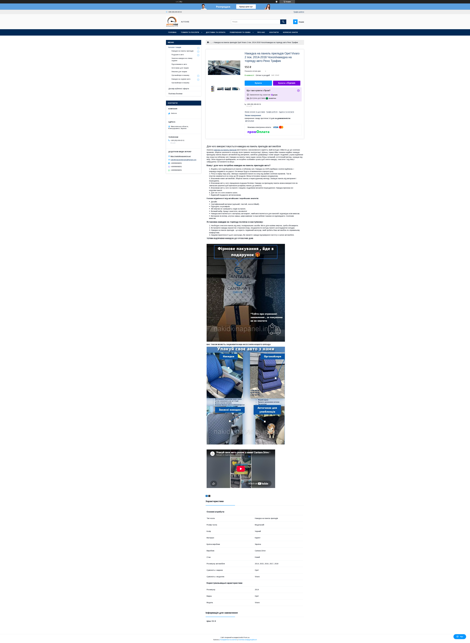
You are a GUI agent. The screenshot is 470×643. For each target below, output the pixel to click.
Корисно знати (290, 32)
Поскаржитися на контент (228, 640)
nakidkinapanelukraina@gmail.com (183, 160)
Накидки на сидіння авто (180, 79)
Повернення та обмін (240, 32)
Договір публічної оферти (178, 89)
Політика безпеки (175, 94)
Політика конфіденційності (247, 640)
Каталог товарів (174, 47)
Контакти (274, 32)
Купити (258, 83)
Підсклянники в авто (179, 64)
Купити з (282, 83)
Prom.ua (246, 637)
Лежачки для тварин (179, 71)
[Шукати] (283, 21)
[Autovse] (172, 26)
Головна (172, 32)
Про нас (261, 32)
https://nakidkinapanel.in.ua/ (180, 156)
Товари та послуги (190, 32)
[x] (209, 496)
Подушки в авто (177, 54)
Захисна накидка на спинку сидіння (181, 59)
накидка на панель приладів (225, 150)
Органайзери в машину (180, 75)
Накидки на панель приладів (182, 51)
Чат (461, 637)
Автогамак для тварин (180, 68)
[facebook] (207, 496)
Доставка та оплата (215, 32)
